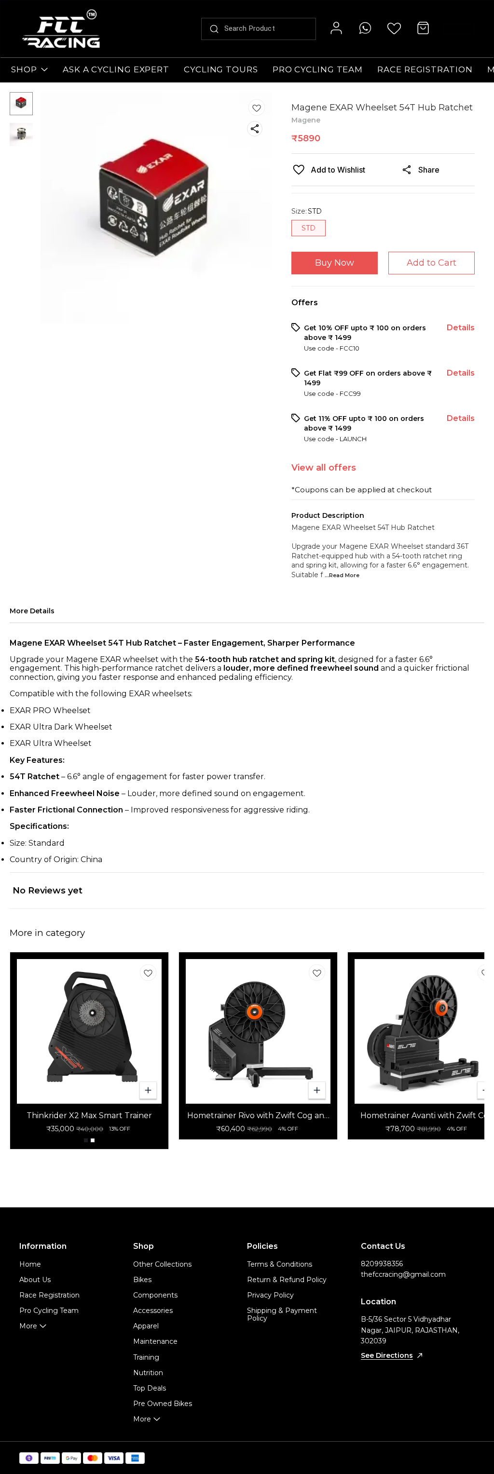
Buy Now (334, 262)
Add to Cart (431, 262)
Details (461, 327)
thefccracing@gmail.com (403, 1274)
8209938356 (382, 1263)
